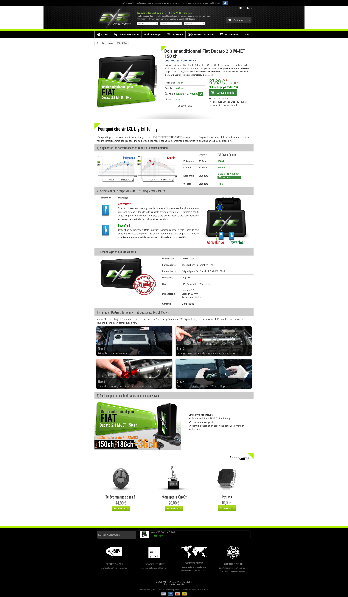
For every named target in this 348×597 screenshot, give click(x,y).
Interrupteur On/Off (174, 497)
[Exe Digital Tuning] (114, 17)
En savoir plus (185, 105)
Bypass (227, 497)
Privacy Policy (203, 589)
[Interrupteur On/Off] (174, 478)
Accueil (104, 34)
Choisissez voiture (127, 34)
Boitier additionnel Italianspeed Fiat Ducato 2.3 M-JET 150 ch (116, 520)
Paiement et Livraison (204, 34)
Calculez (225, 177)
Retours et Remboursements (185, 589)
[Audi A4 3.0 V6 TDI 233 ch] (144, 535)
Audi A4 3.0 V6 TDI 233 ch (165, 533)
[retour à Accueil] (97, 43)
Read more (216, 3)
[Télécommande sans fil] (121, 478)
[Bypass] (227, 478)
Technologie (155, 34)
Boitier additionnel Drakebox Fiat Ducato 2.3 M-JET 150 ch (202, 520)
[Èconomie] (200, 94)
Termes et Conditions (165, 589)
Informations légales (148, 589)
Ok (225, 3)
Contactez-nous (231, 34)
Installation (177, 34)
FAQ (246, 34)
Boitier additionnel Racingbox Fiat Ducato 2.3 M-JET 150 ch (160, 520)
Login (249, 8)
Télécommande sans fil (120, 497)
